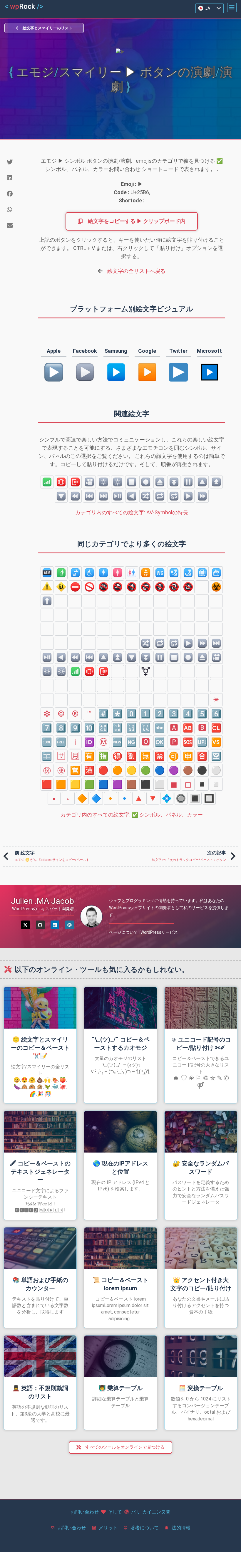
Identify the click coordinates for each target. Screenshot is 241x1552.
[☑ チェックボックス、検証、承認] (103, 699)
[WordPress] (69, 925)
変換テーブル (201, 1388)
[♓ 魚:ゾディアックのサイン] (117, 643)
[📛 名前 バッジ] (47, 699)
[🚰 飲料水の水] (75, 572)
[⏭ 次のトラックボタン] (103, 496)
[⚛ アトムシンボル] (174, 615)
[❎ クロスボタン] (145, 699)
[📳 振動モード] (61, 482)
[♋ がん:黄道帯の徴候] (188, 629)
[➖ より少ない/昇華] (188, 671)
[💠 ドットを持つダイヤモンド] (166, 798)
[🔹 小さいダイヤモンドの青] (124, 798)
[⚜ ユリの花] (202, 685)
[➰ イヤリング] (159, 699)
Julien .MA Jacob (42, 901)
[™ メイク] (89, 713)
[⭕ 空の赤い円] (75, 699)
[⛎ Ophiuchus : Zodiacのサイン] (131, 643)
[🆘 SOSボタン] (188, 741)
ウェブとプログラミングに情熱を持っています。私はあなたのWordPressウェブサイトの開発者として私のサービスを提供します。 (169, 907)
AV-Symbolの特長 (131, 512)
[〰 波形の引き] (131, 685)
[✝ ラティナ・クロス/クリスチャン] (61, 629)
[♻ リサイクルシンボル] (188, 685)
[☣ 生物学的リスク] (216, 586)
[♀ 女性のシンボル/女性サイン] (117, 671)
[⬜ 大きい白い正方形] (159, 784)
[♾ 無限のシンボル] (216, 671)
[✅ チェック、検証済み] (89, 699)
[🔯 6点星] (131, 629)
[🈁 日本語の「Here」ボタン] (47, 756)
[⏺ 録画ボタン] (145, 482)
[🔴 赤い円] (103, 770)
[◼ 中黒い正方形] (174, 784)
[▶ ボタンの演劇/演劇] (188, 496)
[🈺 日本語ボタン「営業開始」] (75, 770)
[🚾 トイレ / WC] (159, 572)
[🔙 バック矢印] (89, 615)
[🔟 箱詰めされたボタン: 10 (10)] (89, 727)
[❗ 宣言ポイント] (117, 685)
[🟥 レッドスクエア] (47, 784)
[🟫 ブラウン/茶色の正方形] (131, 784)
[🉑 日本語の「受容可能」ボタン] (174, 756)
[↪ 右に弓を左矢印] (202, 600)
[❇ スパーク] (47, 713)
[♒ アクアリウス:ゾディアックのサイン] (103, 643)
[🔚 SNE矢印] (103, 615)
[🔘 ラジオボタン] (181, 798)
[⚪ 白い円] (216, 770)
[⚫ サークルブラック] (202, 770)
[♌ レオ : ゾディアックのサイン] (202, 629)
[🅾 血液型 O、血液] (145, 741)
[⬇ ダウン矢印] (103, 600)
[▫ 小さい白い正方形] (68, 798)
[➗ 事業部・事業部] (202, 671)
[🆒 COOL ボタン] (47, 741)
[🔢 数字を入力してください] (131, 727)
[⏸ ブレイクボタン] (188, 482)
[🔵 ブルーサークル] (159, 770)
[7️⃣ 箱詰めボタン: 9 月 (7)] (47, 727)
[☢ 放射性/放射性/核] (202, 586)
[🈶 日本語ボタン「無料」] (89, 756)
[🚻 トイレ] (131, 572)
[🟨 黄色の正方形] (75, 784)
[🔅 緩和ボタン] (103, 482)
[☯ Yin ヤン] (47, 629)
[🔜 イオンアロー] (131, 615)
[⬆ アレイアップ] (47, 600)
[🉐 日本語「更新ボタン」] (117, 756)
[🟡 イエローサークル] (131, 770)
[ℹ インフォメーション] (75, 741)
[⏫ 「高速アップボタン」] (216, 482)
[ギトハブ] (40, 925)
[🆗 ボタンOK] (159, 741)
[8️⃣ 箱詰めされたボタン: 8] (61, 727)
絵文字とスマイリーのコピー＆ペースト (40, 1047)
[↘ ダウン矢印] (89, 600)
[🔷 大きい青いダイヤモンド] (96, 798)
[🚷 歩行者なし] (159, 586)
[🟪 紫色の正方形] (117, 784)
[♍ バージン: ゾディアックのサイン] (216, 629)
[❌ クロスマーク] (131, 699)
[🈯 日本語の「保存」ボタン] (103, 756)
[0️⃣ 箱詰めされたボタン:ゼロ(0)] (131, 713)
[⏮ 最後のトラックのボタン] (89, 496)
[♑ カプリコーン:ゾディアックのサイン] (89, 643)
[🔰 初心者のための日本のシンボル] (61, 699)
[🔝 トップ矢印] (145, 615)
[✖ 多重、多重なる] (159, 671)
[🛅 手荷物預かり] (216, 572)
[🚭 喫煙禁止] (117, 586)
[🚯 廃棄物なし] (131, 586)
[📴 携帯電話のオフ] (75, 482)
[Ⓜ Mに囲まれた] (103, 741)
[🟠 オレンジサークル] (117, 770)
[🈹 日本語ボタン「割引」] (131, 756)
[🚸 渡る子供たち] (61, 586)
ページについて (123, 932)
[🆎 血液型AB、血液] (188, 727)
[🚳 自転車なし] (103, 586)
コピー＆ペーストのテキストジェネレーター (40, 1171)
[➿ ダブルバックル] (174, 699)
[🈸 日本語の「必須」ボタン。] (188, 756)
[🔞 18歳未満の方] (188, 586)
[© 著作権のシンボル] (61, 713)
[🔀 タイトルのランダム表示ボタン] (145, 496)
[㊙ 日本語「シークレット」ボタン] (61, 770)
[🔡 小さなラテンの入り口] (117, 727)
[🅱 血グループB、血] (202, 727)
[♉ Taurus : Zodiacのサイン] (159, 629)
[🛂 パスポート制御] (174, 572)
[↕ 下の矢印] (159, 600)
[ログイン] (55, 925)
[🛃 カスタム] (188, 572)
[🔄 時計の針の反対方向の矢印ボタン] (75, 615)
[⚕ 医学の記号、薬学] (174, 685)
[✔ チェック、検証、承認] (117, 699)
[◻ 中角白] (188, 784)
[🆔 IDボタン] (89, 741)
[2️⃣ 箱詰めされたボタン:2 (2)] (159, 713)
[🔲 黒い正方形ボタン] (209, 798)
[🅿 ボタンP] (174, 741)
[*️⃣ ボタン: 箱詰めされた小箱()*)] (117, 713)
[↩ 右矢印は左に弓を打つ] (188, 600)
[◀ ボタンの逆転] (131, 496)
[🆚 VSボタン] (216, 741)
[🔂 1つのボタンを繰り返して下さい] (174, 496)
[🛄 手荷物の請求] (202, 572)
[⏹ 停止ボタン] (131, 482)
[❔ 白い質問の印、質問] (89, 685)
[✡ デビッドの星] (202, 615)
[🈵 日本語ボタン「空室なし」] (89, 770)
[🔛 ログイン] (117, 615)
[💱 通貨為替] (145, 685)
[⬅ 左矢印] (131, 600)
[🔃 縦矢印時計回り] (61, 615)
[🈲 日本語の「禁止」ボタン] (159, 756)
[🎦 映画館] (89, 482)
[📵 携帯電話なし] (174, 586)
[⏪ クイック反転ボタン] (75, 496)
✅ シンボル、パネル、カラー (132, 815)
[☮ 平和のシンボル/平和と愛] (103, 629)
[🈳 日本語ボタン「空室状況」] (216, 756)
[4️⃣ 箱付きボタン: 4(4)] (188, 713)
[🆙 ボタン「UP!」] (202, 741)
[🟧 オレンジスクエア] (61, 784)
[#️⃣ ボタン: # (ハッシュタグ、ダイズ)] (103, 713)
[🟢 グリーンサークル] (145, 770)
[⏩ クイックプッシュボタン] (202, 496)
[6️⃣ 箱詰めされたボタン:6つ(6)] (216, 713)
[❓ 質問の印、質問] (75, 685)
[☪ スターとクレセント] (89, 629)
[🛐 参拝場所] (159, 615)
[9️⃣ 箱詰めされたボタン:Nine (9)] (75, 727)
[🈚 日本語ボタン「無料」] (145, 756)
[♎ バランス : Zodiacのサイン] (47, 643)
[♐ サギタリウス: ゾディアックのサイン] (75, 643)
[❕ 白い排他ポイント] (103, 685)
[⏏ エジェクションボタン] (159, 482)
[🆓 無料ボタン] (61, 741)
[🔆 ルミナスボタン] (117, 482)
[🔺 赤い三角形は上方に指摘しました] (138, 798)
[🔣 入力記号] (145, 727)
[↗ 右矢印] (61, 600)
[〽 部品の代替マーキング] (188, 699)
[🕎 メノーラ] (117, 629)
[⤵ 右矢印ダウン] (47, 615)
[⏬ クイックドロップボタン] (174, 482)
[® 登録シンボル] (75, 713)
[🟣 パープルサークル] (174, 770)
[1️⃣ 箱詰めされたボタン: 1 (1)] (145, 713)
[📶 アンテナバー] (47, 482)
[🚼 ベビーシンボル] (145, 572)
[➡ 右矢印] (75, 600)
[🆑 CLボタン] (216, 727)
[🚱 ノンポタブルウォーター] (145, 586)
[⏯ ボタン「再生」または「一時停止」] (117, 496)
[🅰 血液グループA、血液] (174, 727)
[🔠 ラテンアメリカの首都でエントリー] (103, 727)
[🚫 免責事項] (89, 586)
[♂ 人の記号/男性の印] (131, 671)
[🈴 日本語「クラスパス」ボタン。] (202, 756)
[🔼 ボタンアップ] (202, 482)
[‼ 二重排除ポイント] (47, 685)
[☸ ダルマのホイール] (216, 615)
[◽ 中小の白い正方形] (216, 784)
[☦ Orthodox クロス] (75, 629)
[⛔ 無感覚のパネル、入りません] (75, 586)
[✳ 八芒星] (202, 699)
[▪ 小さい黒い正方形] (54, 798)
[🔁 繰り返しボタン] (159, 496)
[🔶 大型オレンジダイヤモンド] (82, 798)
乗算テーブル (120, 1388)
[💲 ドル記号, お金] (159, 685)
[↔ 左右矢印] (174, 600)
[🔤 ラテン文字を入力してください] (159, 727)
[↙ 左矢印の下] (117, 600)
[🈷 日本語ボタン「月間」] (75, 756)
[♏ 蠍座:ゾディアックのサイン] (61, 643)
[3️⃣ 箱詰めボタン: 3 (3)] (174, 713)
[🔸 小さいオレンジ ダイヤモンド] (110, 798)
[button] (232, 7)
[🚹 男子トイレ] (103, 572)
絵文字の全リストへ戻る (136, 271)
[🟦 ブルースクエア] (103, 784)
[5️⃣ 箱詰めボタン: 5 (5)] (202, 713)
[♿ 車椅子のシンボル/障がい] (89, 572)
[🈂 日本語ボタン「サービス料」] (61, 756)
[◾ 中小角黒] (202, 784)
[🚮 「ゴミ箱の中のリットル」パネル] (61, 572)
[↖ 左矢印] (145, 600)
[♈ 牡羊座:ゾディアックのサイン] (145, 629)
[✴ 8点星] (216, 699)
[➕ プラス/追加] (174, 671)
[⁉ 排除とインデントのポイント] (61, 685)
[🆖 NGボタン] (131, 741)
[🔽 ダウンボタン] (61, 496)
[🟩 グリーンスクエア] (89, 784)
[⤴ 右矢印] (216, 600)
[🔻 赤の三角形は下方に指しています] (152, 798)
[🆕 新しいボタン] (117, 741)
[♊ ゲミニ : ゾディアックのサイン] (174, 629)
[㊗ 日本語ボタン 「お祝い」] (47, 770)
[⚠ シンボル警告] (47, 586)
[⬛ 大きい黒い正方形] (145, 784)
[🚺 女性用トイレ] (117, 572)
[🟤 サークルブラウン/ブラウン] (188, 770)
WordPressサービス (159, 932)
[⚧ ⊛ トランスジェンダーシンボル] (145, 671)
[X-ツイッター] (25, 925)
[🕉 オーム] (188, 615)
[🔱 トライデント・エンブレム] (216, 685)
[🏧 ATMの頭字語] (47, 572)
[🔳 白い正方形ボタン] (195, 798)
